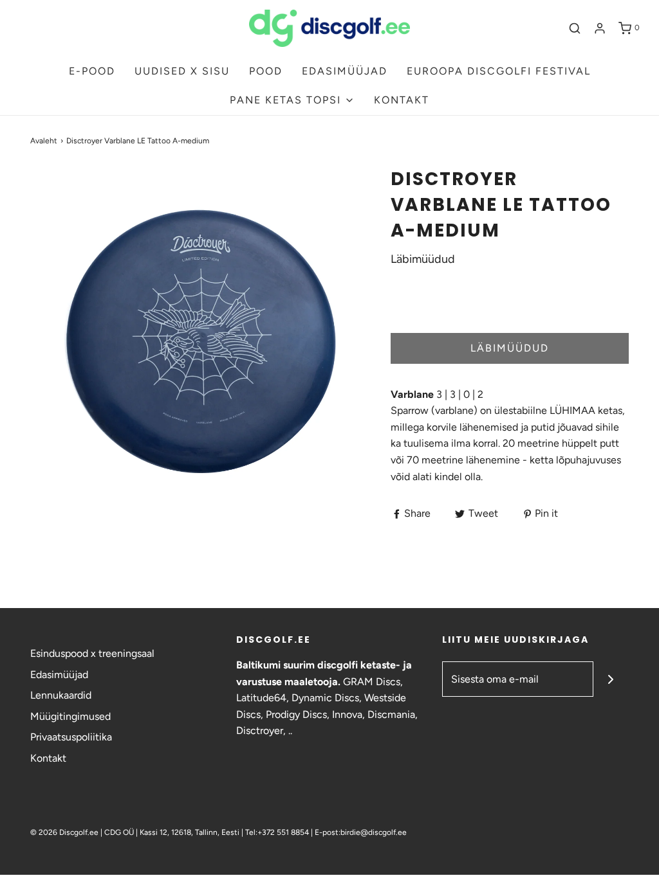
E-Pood (92, 71)
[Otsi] (574, 28)
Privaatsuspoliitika (71, 737)
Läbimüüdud (509, 348)
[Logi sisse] (600, 28)
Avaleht (43, 140)
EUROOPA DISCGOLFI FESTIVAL (499, 71)
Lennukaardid (60, 695)
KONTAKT (401, 100)
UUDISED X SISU (182, 71)
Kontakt (48, 758)
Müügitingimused (70, 716)
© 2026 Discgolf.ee (65, 832)
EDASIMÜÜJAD (344, 71)
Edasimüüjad (59, 674)
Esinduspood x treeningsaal (92, 653)
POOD (266, 71)
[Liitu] (611, 679)
